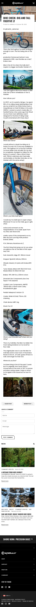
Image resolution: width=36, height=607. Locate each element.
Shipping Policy (20, 599)
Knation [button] (4, 570)
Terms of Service (27, 601)
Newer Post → (28, 404)
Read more (4, 481)
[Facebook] (2, 587)
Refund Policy (6, 601)
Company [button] (4, 575)
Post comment (8, 437)
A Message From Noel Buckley (11, 472)
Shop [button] (3, 559)
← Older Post (7, 404)
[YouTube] (9, 587)
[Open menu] (4, 3)
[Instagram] (6, 587)
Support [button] (4, 564)
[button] (18, 548)
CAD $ (7, 595)
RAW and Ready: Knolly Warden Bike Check (16, 514)
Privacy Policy (17, 601)
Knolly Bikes (7, 599)
